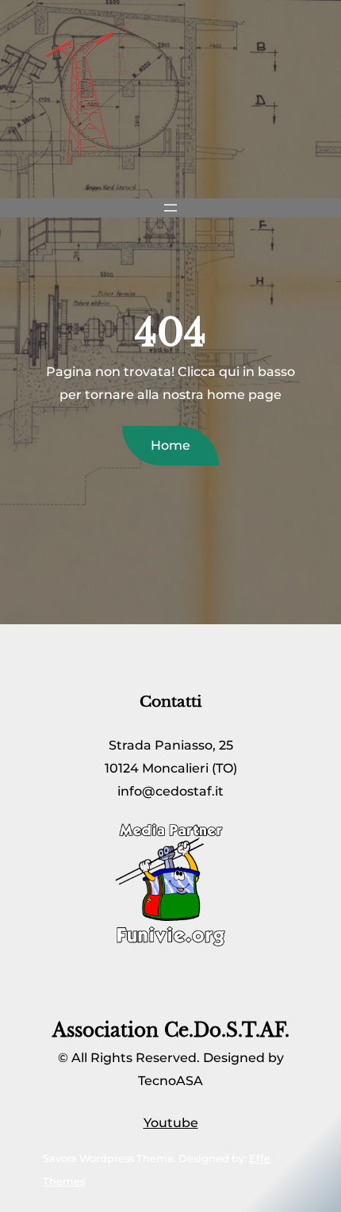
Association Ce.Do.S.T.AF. (170, 1030)
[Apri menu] (170, 207)
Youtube (171, 1122)
